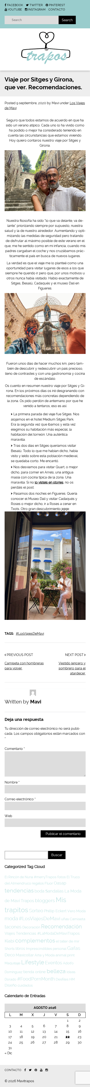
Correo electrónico (20, 799)
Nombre (12, 782)
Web (8, 816)
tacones (13, 926)
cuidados (25, 985)
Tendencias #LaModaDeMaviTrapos (48, 933)
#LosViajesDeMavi (30, 634)
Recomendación (61, 926)
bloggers (45, 900)
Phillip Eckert (55, 911)
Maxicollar (25, 955)
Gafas (73, 948)
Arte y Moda (45, 955)
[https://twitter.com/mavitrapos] (30, 1070)
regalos (38, 883)
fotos (61, 877)
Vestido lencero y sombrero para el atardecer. (72, 668)
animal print (65, 955)
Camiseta (77, 919)
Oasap (60, 883)
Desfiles (62, 979)
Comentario (15, 749)
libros (20, 948)
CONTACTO (56, 9)
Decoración (31, 927)
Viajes (10, 933)
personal (59, 949)
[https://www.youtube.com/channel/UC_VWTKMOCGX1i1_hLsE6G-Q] (41, 1070)
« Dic (8, 1053)
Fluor (49, 883)
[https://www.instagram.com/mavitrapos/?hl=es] (46, 1070)
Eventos (53, 962)
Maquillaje (12, 963)
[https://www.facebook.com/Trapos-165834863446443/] (25, 1070)
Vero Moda (76, 911)
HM (72, 979)
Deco (10, 955)
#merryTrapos (45, 877)
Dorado (10, 979)
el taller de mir (67, 941)
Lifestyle (32, 962)
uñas (65, 919)
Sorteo (36, 910)
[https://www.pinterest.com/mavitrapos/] (36, 1070)
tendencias (19, 890)
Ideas (71, 972)
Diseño (11, 985)
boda (39, 891)
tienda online (34, 972)
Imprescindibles (39, 948)
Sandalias (54, 891)
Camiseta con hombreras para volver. (24, 665)
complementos (35, 940)
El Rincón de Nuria (19, 877)
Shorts (10, 949)
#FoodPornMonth (36, 979)
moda (11, 918)
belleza (56, 971)
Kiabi (9, 941)
